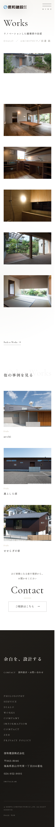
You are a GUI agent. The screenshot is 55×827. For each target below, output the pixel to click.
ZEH (7, 735)
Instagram (10, 782)
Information (16, 723)
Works (9, 712)
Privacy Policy (17, 740)
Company (12, 718)
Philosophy (14, 696)
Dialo (9, 707)
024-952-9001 (13, 773)
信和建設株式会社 (14, 753)
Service (10, 701)
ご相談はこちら (27, 606)
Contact (12, 729)
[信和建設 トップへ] (15, 7)
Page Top (9, 815)
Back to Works (12, 342)
